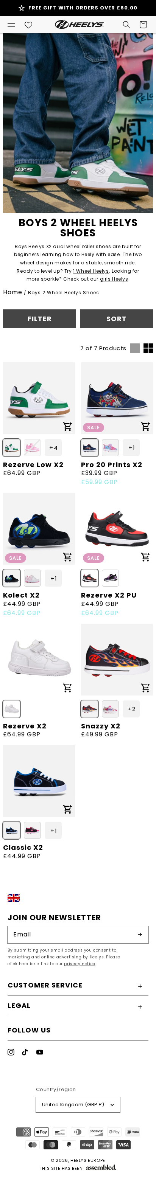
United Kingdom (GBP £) (73, 1104)
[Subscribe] (140, 934)
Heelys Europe (87, 1160)
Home (12, 292)
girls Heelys (114, 279)
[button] (11, 24)
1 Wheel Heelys (91, 271)
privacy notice (79, 964)
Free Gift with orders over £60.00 (82, 7)
